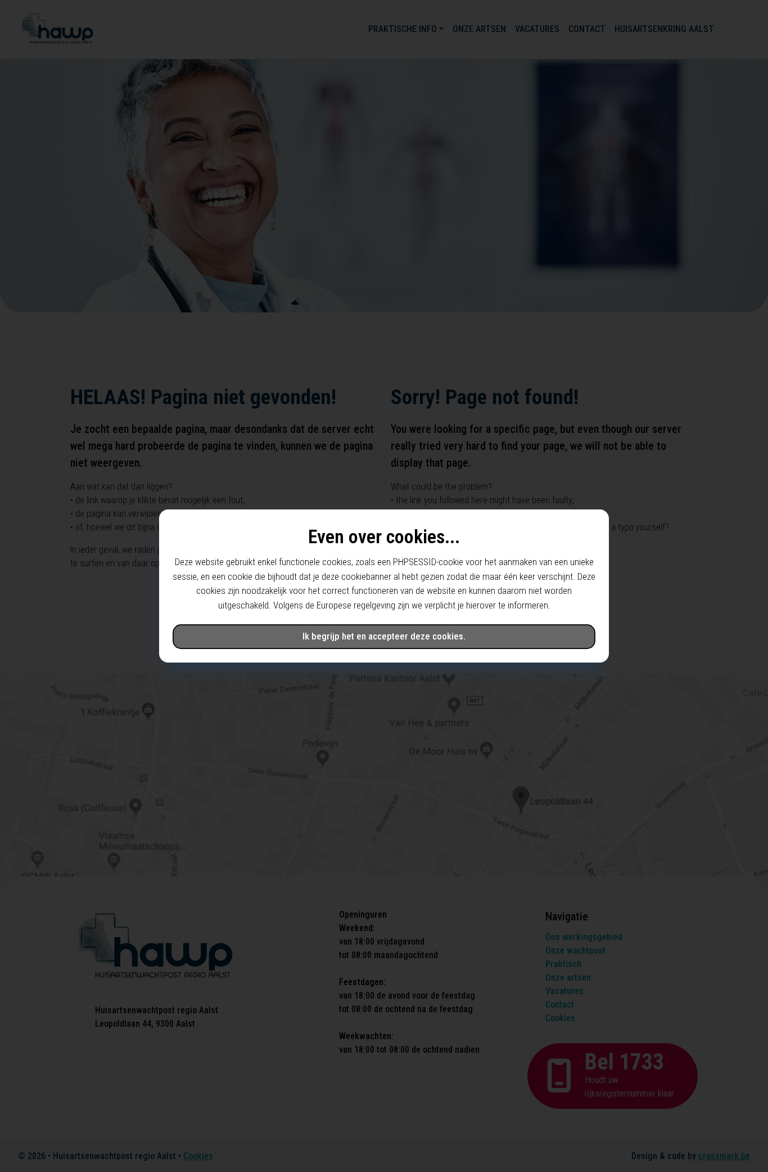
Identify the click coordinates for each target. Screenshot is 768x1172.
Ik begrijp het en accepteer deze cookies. (384, 636)
